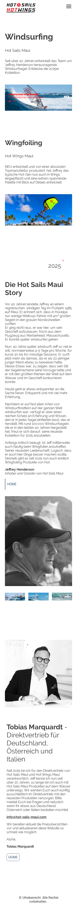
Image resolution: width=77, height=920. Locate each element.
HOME (11, 484)
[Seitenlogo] (21, 8)
